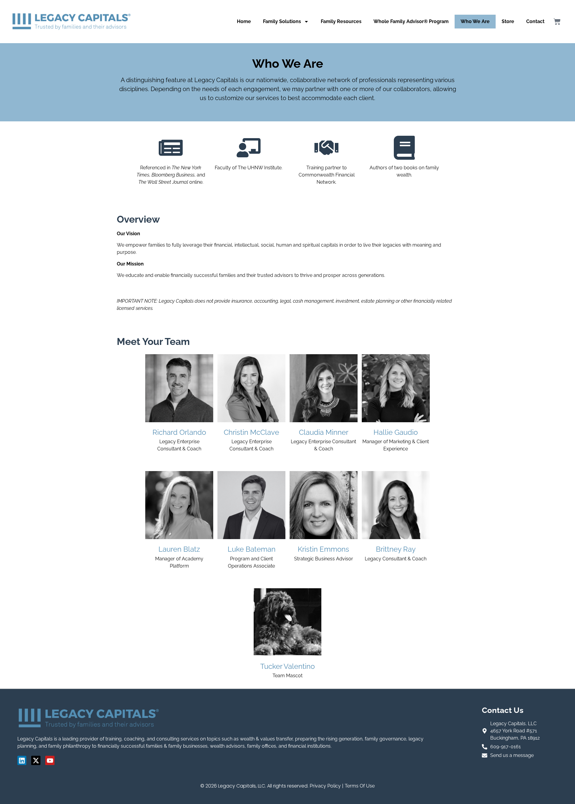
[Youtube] (50, 760)
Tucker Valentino (287, 666)
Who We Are (475, 21)
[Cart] (557, 21)
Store (508, 21)
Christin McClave (251, 432)
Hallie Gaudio (395, 432)
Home (244, 21)
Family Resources (341, 21)
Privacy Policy (325, 786)
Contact (535, 21)
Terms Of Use (360, 786)
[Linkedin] (22, 760)
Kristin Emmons (323, 549)
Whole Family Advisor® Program (411, 21)
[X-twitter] (35, 760)
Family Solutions (282, 21)
